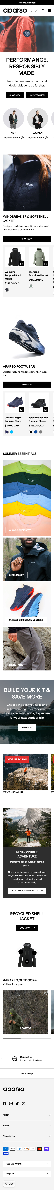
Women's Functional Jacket (38, 273)
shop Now (27, 239)
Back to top (27, 1073)
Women (37, 132)
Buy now (25, 928)
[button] (43, 10)
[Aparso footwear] (27, 337)
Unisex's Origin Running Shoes (13, 419)
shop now (27, 727)
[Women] (37, 118)
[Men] (13, 118)
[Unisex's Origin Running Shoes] (15, 402)
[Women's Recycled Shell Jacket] (15, 257)
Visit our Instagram (13, 984)
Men (13, 132)
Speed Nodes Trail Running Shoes (38, 419)
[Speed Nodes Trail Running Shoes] (39, 402)
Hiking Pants (16, 665)
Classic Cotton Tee (20, 530)
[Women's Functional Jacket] (39, 257)
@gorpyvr (25, 1028)
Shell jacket (16, 575)
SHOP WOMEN (37, 95)
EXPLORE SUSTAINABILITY (25, 890)
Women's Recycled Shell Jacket (13, 275)
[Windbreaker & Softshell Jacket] (27, 183)
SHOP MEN (15, 95)
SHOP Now (27, 384)
